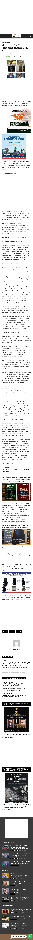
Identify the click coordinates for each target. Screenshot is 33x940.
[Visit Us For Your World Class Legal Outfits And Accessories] (16, 719)
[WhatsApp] (3, 631)
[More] (20, 56)
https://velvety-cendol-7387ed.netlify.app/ (14, 521)
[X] (6, 631)
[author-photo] (16, 647)
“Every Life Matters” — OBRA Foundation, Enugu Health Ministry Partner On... (20, 925)
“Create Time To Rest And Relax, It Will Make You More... (19, 882)
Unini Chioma (6, 53)
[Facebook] (10, 631)
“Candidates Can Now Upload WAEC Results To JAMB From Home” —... (20, 862)
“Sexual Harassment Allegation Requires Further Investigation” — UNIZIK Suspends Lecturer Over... (19, 847)
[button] (2, 36)
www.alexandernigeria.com (23, 599)
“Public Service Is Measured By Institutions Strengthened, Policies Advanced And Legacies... (20, 875)
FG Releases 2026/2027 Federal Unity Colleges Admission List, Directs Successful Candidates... (20, 855)
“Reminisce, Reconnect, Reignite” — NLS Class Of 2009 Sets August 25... (20, 917)
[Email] (17, 631)
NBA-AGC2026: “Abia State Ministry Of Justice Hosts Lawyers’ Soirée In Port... (20, 910)
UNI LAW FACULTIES (5, 42)
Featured (12, 878)
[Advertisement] (16, 17)
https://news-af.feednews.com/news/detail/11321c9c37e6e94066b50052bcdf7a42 (16, 469)
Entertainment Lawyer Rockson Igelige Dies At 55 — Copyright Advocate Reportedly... (19, 890)
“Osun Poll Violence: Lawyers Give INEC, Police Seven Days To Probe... (19, 898)
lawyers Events (14, 912)
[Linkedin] (13, 631)
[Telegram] (20, 631)
